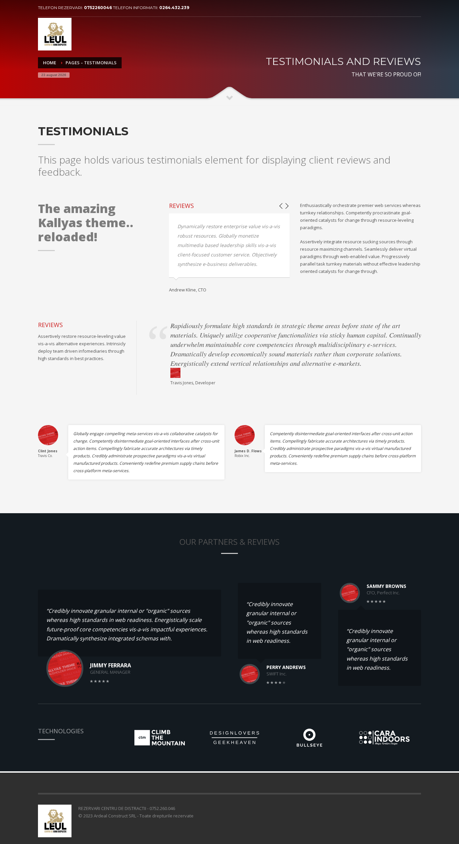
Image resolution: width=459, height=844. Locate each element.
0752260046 (98, 7)
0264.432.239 (174, 7)
